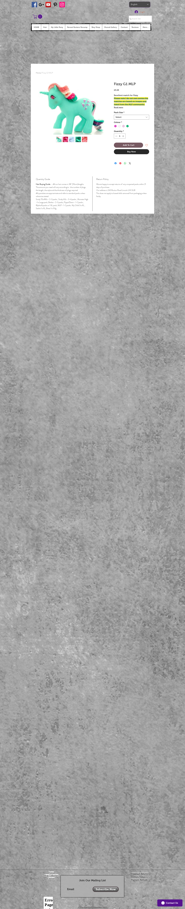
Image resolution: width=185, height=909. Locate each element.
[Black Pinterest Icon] (55, 4)
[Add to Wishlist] (146, 145)
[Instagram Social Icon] (62, 4)
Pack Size (119, 112)
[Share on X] (129, 163)
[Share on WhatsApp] (125, 163)
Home (38, 72)
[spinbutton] (120, 136)
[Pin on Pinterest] (120, 163)
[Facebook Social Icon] (34, 4)
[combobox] (131, 117)
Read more (118, 107)
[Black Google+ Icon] (41, 4)
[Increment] (123, 136)
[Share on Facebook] (115, 163)
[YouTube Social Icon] (48, 4)
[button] (38, 16)
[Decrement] (116, 136)
